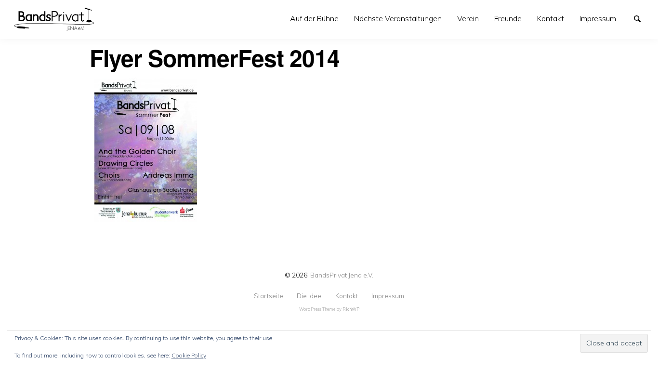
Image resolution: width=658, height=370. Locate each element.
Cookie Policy (188, 355)
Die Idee (309, 295)
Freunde (508, 18)
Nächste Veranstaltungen (398, 18)
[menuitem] (314, 18)
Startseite (268, 295)
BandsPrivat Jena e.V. (341, 275)
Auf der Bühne (314, 18)
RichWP (350, 309)
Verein (468, 18)
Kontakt (550, 18)
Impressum (597, 18)
